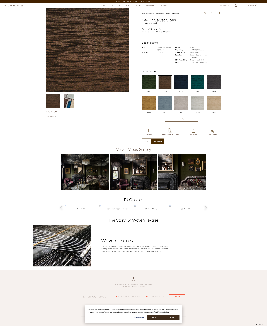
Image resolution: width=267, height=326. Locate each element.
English (261, 325)
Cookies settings (138, 317)
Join (229, 5)
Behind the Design (156, 296)
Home (143, 13)
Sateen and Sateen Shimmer (116, 209)
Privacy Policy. (163, 312)
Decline (171, 317)
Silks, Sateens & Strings (163, 13)
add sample (157, 141)
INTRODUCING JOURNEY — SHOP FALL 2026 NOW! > (133, 1)
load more (181, 119)
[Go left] (61, 208)
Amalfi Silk (81, 209)
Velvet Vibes (175, 13)
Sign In (223, 5)
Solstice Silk (186, 209)
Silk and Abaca (151, 209)
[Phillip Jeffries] (13, 5)
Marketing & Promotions (129, 296)
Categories (150, 13)
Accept (154, 317)
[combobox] (259, 324)
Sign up (176, 297)
